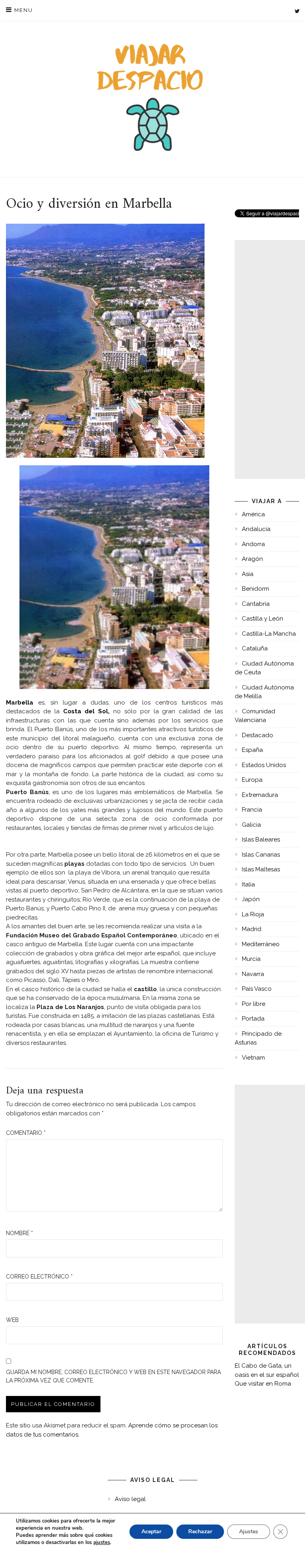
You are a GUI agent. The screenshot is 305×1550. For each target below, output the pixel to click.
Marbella (19, 702)
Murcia (251, 958)
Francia (252, 809)
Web (12, 1320)
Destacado (257, 735)
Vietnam (253, 1057)
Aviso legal (130, 1499)
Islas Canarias (261, 854)
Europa (252, 779)
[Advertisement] (270, 359)
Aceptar (151, 1531)
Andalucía (256, 529)
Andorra (253, 544)
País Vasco (257, 988)
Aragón (252, 558)
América (253, 514)
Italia (248, 884)
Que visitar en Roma (263, 1383)
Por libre (253, 1003)
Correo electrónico (39, 1276)
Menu (22, 10)
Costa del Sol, (86, 711)
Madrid (251, 929)
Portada (253, 1018)
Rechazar (200, 1531)
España (252, 750)
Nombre (19, 1233)
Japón (251, 899)
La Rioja (253, 914)
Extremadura (260, 794)
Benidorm (255, 588)
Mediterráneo (261, 944)
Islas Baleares (261, 839)
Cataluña (255, 648)
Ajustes (248, 1531)
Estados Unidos (264, 765)
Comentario (26, 1133)
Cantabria (256, 603)
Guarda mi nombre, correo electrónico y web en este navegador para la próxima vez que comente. (113, 1376)
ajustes (101, 1542)
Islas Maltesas (261, 869)
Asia (247, 574)
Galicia (251, 824)
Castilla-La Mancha (269, 633)
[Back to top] (288, 1533)
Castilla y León (262, 618)
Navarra (253, 974)
